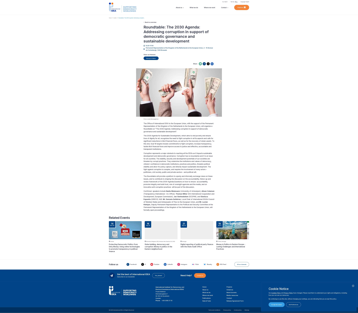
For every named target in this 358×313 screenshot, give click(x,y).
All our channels (241, 264)
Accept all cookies (276, 304)
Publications (206, 298)
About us (179, 7)
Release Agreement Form (235, 301)
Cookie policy (238, 310)
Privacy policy (227, 310)
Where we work (209, 7)
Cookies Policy (276, 293)
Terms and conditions (214, 310)
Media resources (232, 295)
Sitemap (247, 310)
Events (115, 17)
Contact (224, 7)
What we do (194, 7)
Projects (229, 287)
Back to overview (150, 22)
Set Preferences (293, 304)
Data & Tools (206, 301)
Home (110, 17)
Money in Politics (151, 58)
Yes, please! (158, 275)
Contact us (200, 275)
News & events (232, 292)
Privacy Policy (288, 293)
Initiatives (230, 290)
